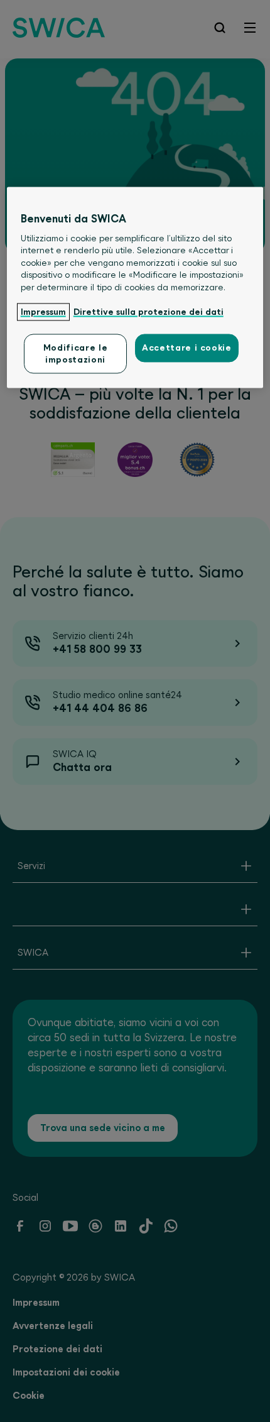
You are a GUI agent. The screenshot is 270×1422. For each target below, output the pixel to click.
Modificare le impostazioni (75, 353)
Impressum (43, 312)
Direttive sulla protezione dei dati (148, 312)
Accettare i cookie (187, 348)
